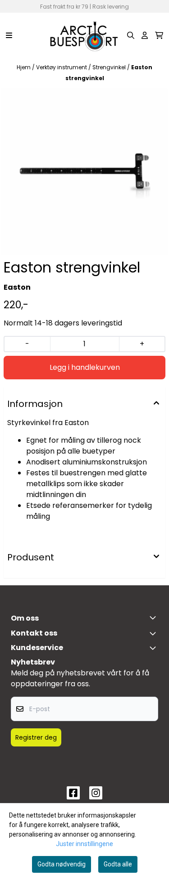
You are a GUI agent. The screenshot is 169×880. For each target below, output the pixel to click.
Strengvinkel (109, 67)
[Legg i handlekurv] (84, 367)
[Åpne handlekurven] (159, 35)
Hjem (24, 67)
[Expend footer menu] (154, 647)
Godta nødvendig (61, 864)
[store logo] (84, 35)
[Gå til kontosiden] (144, 35)
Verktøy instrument (62, 67)
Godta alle (118, 864)
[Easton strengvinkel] (84, 171)
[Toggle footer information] (154, 617)
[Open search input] (130, 35)
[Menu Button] (9, 35)
